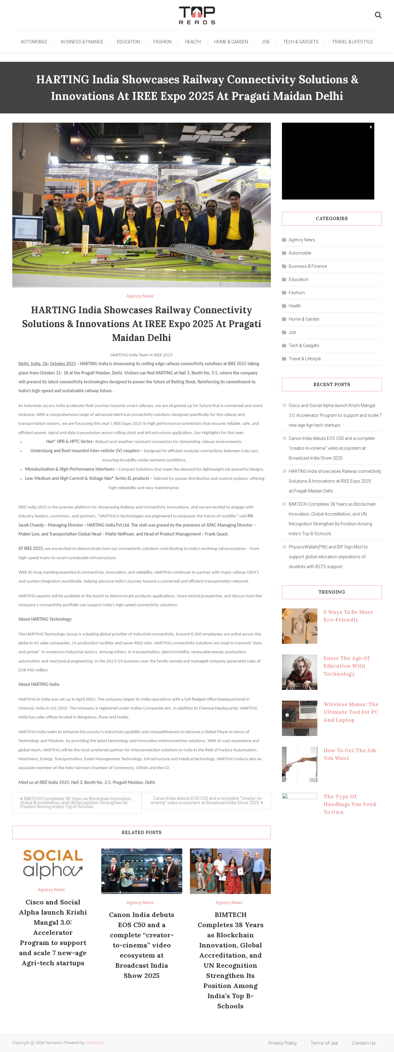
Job (266, 41)
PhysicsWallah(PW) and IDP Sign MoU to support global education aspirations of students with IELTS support (328, 556)
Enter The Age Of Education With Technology (347, 666)
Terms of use (324, 1043)
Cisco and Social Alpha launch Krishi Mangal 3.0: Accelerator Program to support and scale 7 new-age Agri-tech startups (53, 932)
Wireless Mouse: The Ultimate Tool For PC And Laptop (351, 712)
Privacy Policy (282, 1043)
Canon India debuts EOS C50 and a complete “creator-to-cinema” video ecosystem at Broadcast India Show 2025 (207, 800)
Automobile (34, 41)
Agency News (140, 296)
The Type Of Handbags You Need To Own (350, 804)
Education (128, 41)
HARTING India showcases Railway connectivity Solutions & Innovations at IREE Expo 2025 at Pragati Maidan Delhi (335, 481)
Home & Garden (231, 41)
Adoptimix (94, 1042)
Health (193, 41)
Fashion (162, 41)
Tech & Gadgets (301, 41)
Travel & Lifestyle (352, 41)
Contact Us (364, 1043)
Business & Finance (82, 41)
